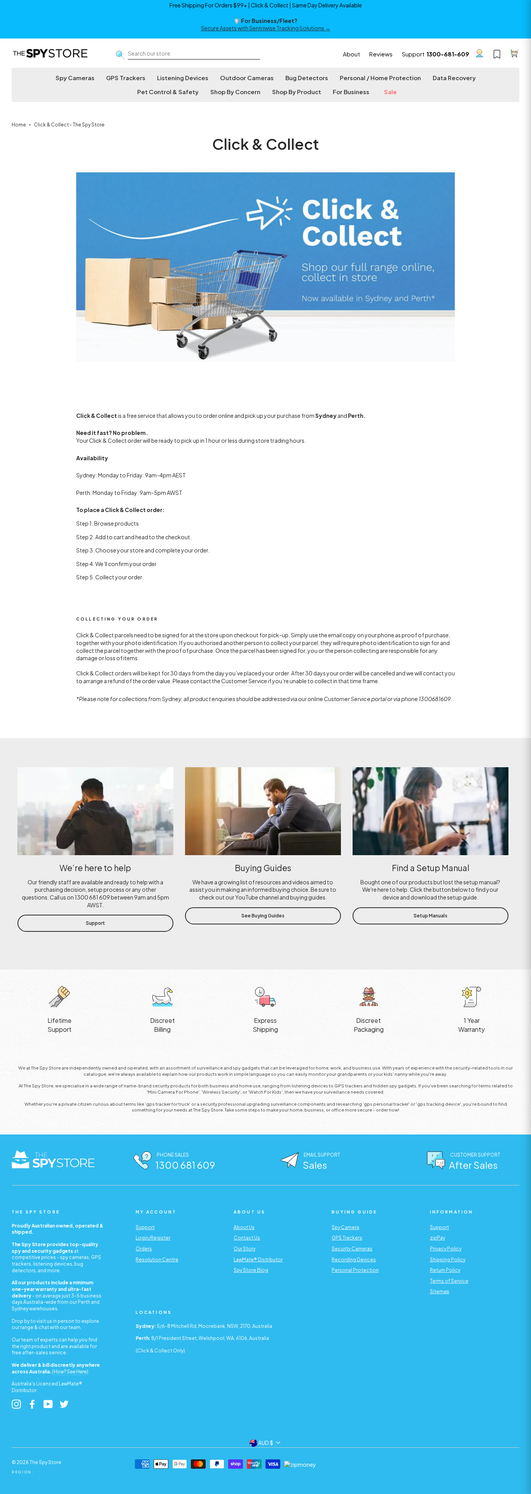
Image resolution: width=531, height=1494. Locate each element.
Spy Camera (345, 1227)
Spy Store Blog (251, 1270)
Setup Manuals (430, 916)
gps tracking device (438, 1103)
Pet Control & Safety (168, 91)
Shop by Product (296, 91)
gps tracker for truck (167, 1103)
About (351, 54)
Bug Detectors (306, 77)
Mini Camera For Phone (173, 1091)
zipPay (437, 1238)
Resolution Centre (157, 1260)
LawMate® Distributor (258, 1260)
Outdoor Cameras (247, 77)
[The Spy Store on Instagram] (16, 1404)
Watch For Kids (265, 1091)
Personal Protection (355, 1270)
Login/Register (153, 1238)
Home (19, 125)
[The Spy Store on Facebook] (32, 1404)
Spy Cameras (75, 77)
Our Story (244, 1249)
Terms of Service (449, 1281)
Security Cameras (352, 1249)
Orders (144, 1249)
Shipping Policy (447, 1260)
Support (413, 54)
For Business (351, 91)
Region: (23, 1472)
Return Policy (445, 1270)
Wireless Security (221, 1091)
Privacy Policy (445, 1249)
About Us (244, 1227)
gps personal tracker (386, 1103)
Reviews (381, 54)
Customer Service (244, 680)
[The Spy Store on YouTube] (48, 1404)
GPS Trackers (125, 77)
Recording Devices (354, 1260)
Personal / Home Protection (380, 77)
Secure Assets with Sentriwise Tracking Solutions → (265, 28)
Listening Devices (182, 77)
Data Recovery (454, 77)
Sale (390, 91)
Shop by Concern (235, 91)
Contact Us (247, 1238)
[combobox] (194, 54)
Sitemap (439, 1291)
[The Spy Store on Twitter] (64, 1404)
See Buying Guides (263, 916)
